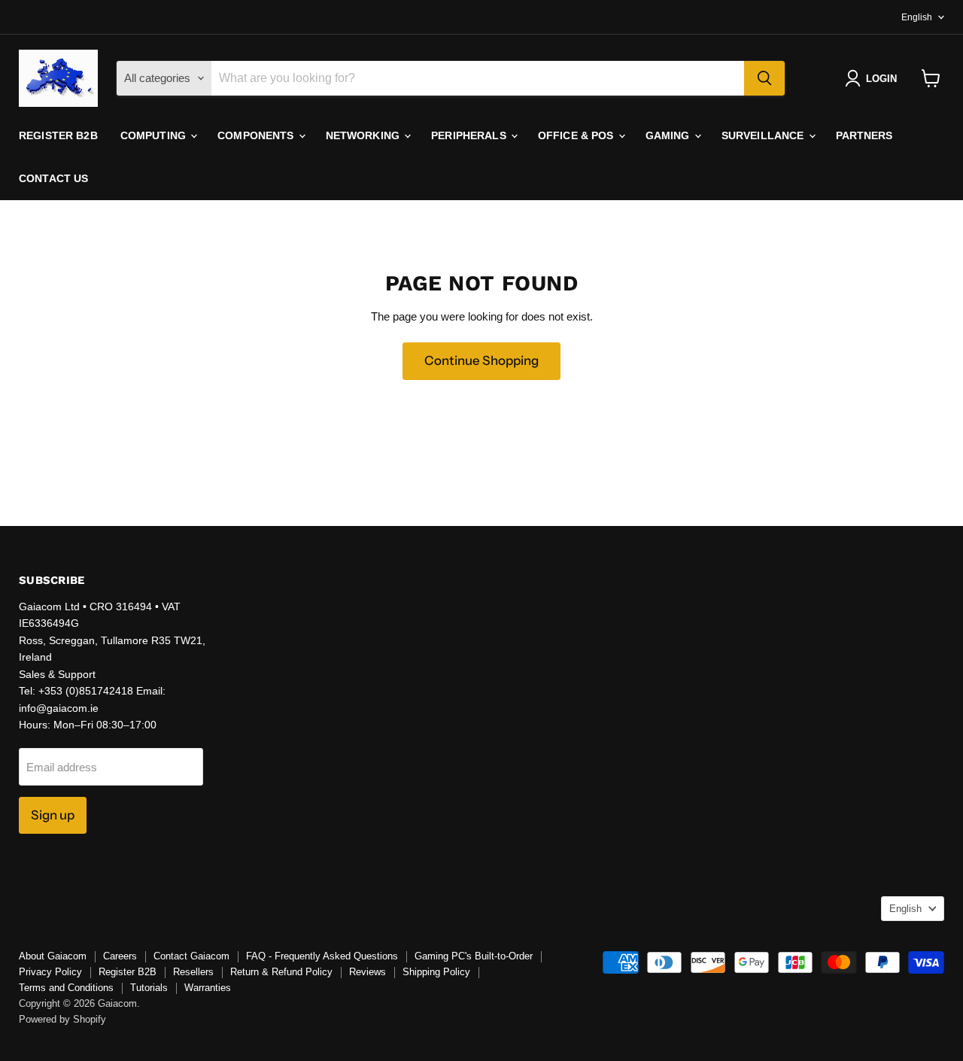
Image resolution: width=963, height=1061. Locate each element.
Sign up (52, 814)
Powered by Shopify (62, 1019)
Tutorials (149, 987)
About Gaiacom (53, 956)
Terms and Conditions (66, 987)
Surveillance (764, 135)
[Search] (764, 78)
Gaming (669, 135)
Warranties (207, 987)
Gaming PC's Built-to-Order (474, 956)
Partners (864, 135)
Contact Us (53, 178)
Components (257, 135)
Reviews (367, 971)
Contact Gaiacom (191, 956)
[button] (874, 78)
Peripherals (470, 135)
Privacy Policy (50, 971)
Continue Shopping (481, 360)
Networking (364, 135)
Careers (120, 956)
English (916, 17)
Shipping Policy (436, 971)
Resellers (193, 971)
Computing (154, 135)
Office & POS (577, 135)
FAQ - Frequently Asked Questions (322, 956)
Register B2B (58, 135)
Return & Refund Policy (281, 971)
